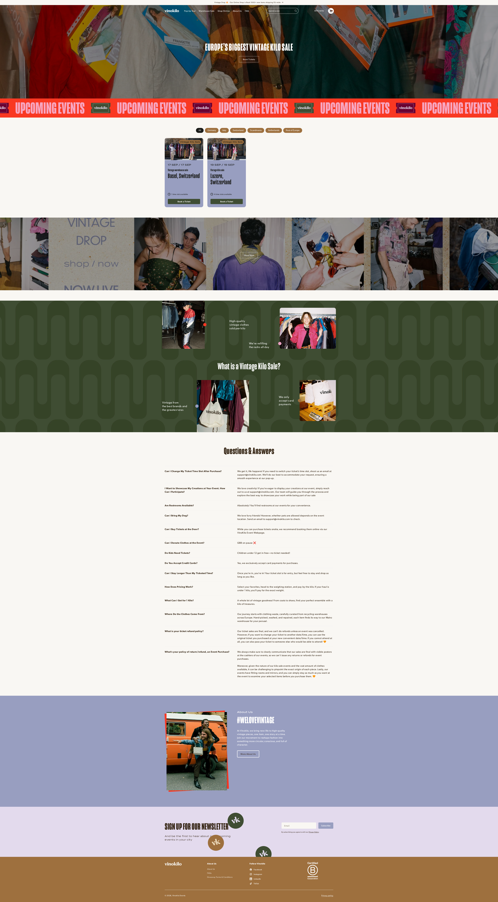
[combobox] (282, 11)
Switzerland (238, 130)
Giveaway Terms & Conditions (220, 877)
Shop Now (249, 255)
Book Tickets (249, 59)
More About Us (248, 754)
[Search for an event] (296, 11)
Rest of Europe (293, 130)
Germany (212, 130)
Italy (224, 130)
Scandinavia (256, 130)
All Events (319, 10)
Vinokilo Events (179, 895)
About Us (211, 869)
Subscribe (325, 825)
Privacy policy (327, 895)
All (200, 130)
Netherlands (273, 130)
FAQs (209, 873)
